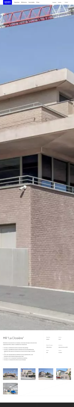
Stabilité (47, 339)
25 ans (37, 2)
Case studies (31, 2)
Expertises (16, 2)
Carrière (59, 2)
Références (24, 2)
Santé (60, 339)
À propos (54, 2)
